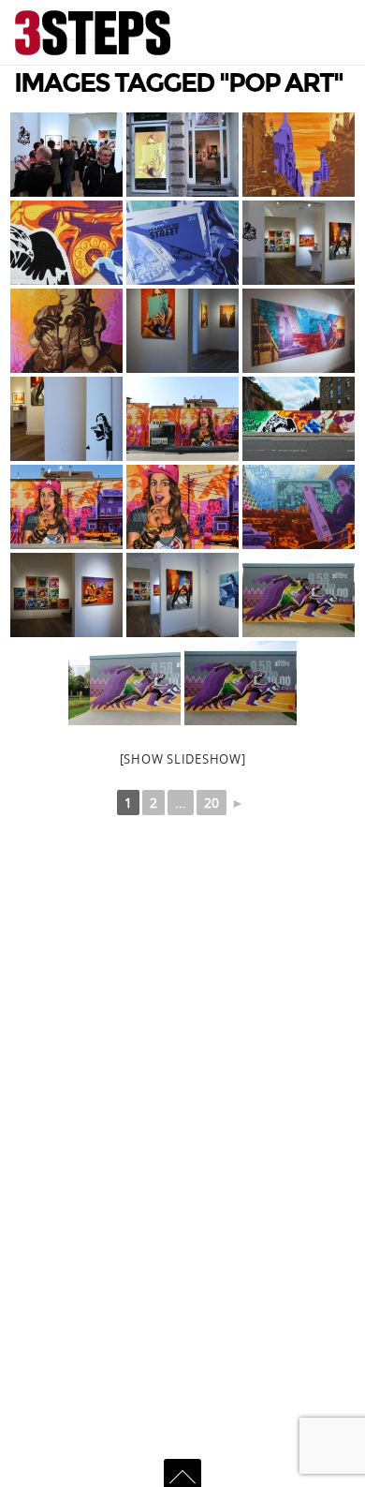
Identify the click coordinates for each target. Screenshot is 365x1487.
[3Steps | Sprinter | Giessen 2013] (298, 595)
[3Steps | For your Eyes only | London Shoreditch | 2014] (66, 243)
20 (211, 802)
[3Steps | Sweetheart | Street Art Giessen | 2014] (182, 419)
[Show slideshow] (183, 759)
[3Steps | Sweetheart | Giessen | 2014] (66, 507)
